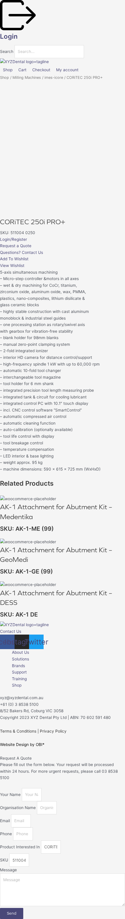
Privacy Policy (53, 731)
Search (6, 51)
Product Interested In (20, 847)
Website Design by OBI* (22, 744)
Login (9, 36)
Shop (4, 77)
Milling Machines (26, 77)
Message (8, 870)
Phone (6, 833)
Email (5, 820)
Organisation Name (18, 807)
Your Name (11, 794)
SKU (4, 860)
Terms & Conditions (18, 731)
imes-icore (53, 77)
